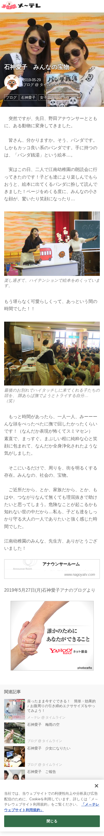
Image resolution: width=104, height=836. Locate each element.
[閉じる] (96, 786)
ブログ (28, 85)
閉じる (52, 821)
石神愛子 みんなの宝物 (36, 67)
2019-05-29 (32, 80)
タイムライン (50, 85)
